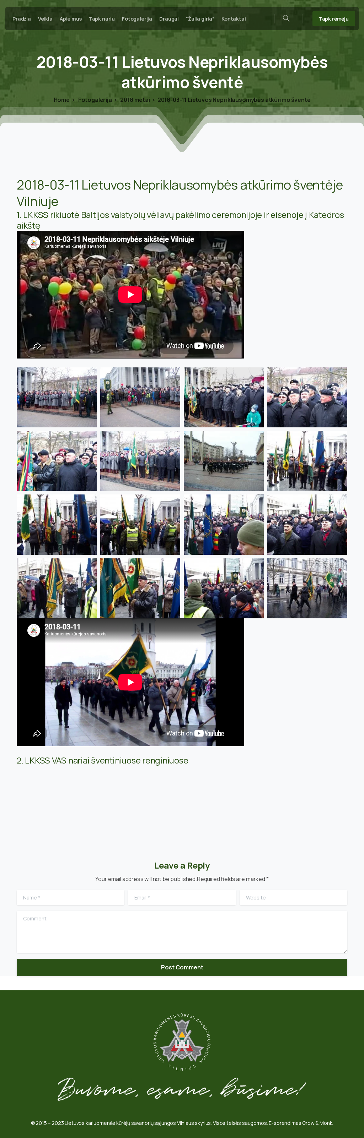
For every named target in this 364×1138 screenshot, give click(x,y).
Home (62, 100)
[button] (57, 397)
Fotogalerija (94, 100)
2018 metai (134, 100)
